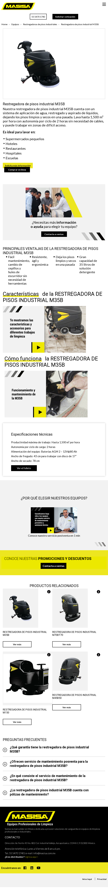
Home (4, 24)
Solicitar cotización (65, 16)
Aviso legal (87, 879)
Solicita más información (18, 165)
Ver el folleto (24, 468)
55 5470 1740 (38, 16)
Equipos (15, 24)
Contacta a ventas (54, 234)
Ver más (17, 644)
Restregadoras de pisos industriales (40, 24)
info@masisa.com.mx (44, 853)
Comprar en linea (17, 169)
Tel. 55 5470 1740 (14, 853)
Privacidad (101, 879)
